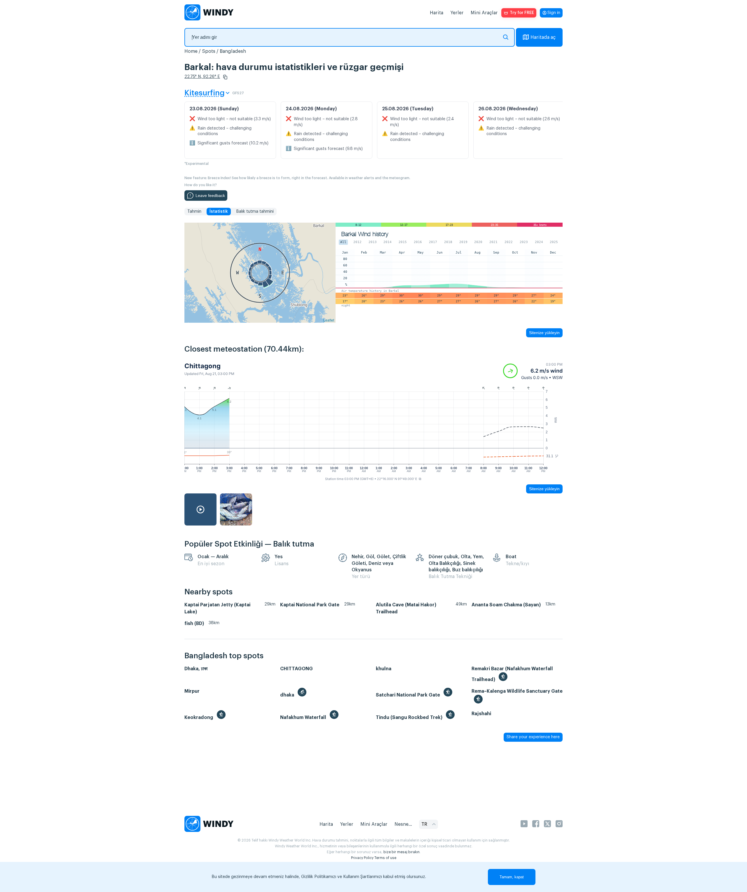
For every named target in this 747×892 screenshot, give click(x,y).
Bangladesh (233, 51)
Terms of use (385, 858)
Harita (436, 13)
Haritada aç (543, 37)
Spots (208, 51)
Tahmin (194, 212)
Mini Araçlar (484, 13)
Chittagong (202, 366)
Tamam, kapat (512, 877)
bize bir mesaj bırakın (401, 852)
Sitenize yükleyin (544, 332)
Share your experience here (533, 737)
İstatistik (219, 212)
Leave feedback (210, 195)
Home (191, 51)
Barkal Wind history (364, 234)
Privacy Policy (362, 858)
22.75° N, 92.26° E (202, 77)
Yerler (457, 13)
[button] (225, 77)
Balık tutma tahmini (255, 212)
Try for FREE (522, 13)
